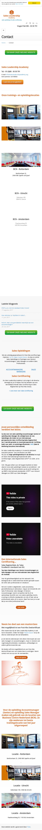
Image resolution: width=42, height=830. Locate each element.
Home (4, 43)
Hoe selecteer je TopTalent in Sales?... (14, 315)
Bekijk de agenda (21, 657)
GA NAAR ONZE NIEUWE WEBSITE (21, 52)
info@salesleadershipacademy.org (17, 74)
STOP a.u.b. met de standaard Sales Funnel (15, 308)
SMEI (31, 444)
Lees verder (21, 607)
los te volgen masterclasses (18, 357)
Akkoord (34, 3)
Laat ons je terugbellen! (12, 82)
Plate (28, 827)
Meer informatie (19, 4)
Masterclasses (28, 633)
